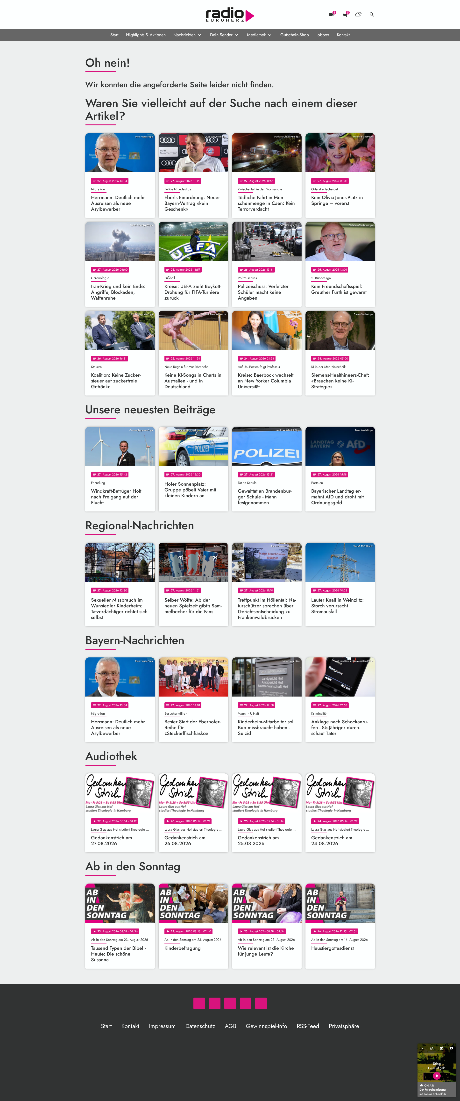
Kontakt (343, 35)
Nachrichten (184, 35)
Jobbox (323, 35)
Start (114, 35)
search (372, 14)
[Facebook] (100, 14)
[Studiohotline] (129, 14)
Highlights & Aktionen (146, 35)
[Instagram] (109, 14)
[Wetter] (358, 14)
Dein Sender (221, 35)
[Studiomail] (119, 14)
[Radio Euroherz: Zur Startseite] (230, 14)
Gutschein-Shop (294, 35)
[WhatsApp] (90, 14)
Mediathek (256, 35)
